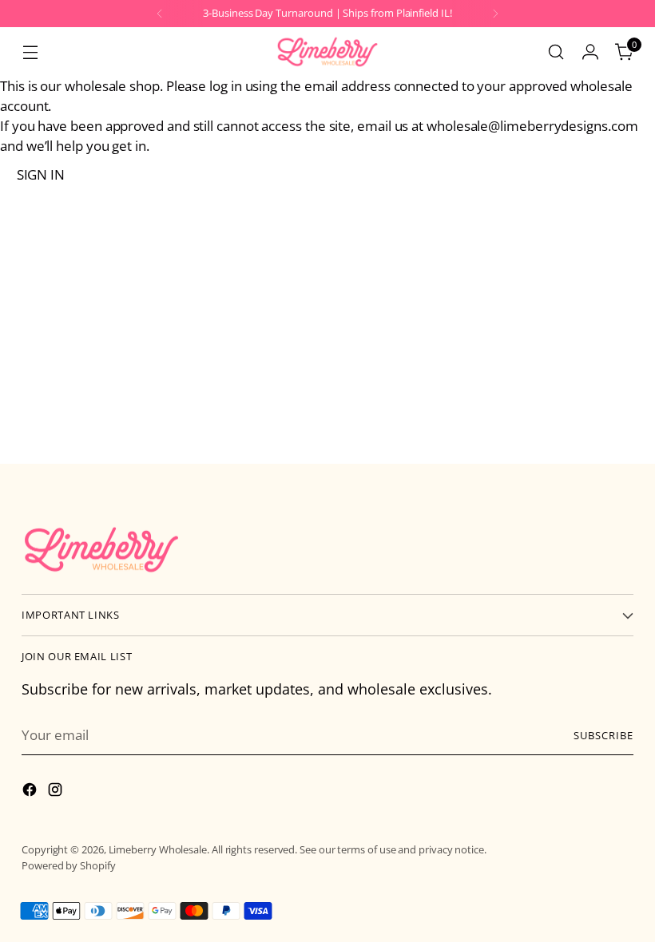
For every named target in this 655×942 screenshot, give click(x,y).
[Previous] (159, 13)
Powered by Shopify (69, 865)
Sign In (41, 174)
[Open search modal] (556, 52)
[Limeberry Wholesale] (327, 52)
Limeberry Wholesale (158, 849)
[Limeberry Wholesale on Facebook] (31, 792)
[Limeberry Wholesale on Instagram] (56, 792)
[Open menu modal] (30, 52)
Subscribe (603, 735)
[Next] (495, 13)
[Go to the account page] (590, 52)
